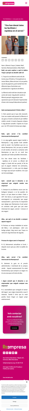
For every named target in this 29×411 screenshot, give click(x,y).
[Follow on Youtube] (13, 353)
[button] (27, 382)
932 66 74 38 (17, 320)
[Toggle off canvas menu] (21, 3)
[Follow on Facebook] (10, 353)
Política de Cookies (9, 408)
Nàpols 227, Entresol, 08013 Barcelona (13, 358)
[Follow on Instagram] (7, 353)
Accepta (14, 397)
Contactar (14, 328)
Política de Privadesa (18, 408)
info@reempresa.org (15, 324)
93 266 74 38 (19, 363)
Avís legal (5, 367)
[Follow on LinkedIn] (4, 353)
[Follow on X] (16, 353)
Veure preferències (14, 405)
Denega (14, 401)
